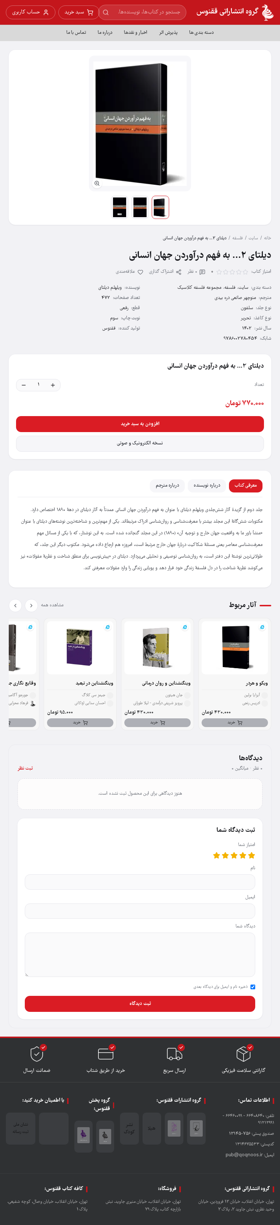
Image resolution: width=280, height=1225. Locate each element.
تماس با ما (76, 32)
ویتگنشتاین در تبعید (94, 683)
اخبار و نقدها (135, 32)
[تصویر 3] (119, 207)
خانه (267, 238)
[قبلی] (31, 605)
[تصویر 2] (140, 207)
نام (252, 868)
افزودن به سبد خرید (140, 424)
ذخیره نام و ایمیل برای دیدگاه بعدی (221, 987)
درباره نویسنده (207, 485)
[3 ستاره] (234, 855)
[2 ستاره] (242, 855)
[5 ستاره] (216, 855)
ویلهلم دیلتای (110, 287)
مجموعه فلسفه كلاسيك (199, 287)
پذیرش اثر (168, 32)
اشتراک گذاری (161, 271)
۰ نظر (192, 271)
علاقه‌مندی (125, 271)
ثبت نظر (25, 768)
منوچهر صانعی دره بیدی (235, 298)
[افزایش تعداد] (53, 385)
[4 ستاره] (225, 855)
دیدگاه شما (245, 926)
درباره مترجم (167, 485)
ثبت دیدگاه (140, 1003)
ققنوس (109, 328)
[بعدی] (15, 605)
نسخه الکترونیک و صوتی (140, 443)
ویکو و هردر (257, 683)
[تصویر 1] (160, 207)
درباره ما (105, 32)
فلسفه (237, 238)
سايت (253, 238)
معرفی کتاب (246, 485)
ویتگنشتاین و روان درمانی (166, 683)
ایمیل (250, 897)
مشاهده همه (52, 605)
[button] (140, 123)
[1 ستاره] (251, 855)
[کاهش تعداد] (23, 385)
